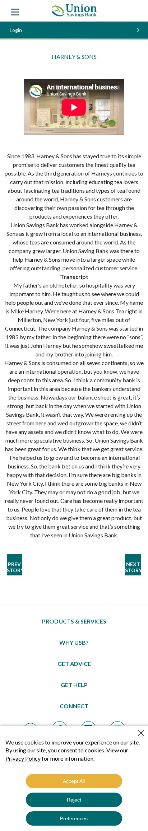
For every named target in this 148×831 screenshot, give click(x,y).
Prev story (14, 567)
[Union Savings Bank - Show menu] (15, 11)
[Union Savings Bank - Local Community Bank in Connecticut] (74, 11)
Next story (133, 567)
